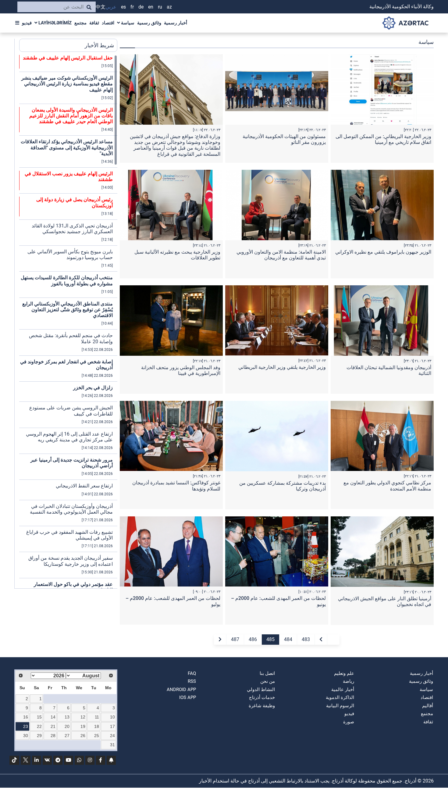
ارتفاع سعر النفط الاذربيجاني (84, 486)
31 (112, 744)
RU (160, 7)
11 (97, 717)
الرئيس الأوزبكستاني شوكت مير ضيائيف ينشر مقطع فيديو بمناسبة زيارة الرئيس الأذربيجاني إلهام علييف (67, 83)
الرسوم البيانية (340, 705)
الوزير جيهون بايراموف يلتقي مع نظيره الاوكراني (383, 252)
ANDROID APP (181, 689)
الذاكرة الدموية (340, 697)
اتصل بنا (267, 673)
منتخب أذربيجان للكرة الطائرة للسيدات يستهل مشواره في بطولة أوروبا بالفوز (67, 280)
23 (25, 726)
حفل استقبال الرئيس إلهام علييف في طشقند (68, 58)
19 (82, 726)
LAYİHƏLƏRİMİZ (54, 23)
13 (67, 717)
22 (39, 726)
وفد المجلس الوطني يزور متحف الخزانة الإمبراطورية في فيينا (180, 370)
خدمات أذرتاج (262, 697)
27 (67, 735)
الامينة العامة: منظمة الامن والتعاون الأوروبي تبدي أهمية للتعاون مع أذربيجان (281, 255)
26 (82, 735)
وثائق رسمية (149, 23)
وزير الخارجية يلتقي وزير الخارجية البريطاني (282, 367)
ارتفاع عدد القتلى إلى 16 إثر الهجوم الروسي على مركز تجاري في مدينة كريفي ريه (69, 437)
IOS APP (187, 697)
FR (132, 7)
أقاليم (427, 705)
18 (96, 726)
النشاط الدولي (261, 689)
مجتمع (80, 23)
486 (253, 639)
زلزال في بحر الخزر (93, 387)
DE (141, 7)
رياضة (348, 681)
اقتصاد (108, 23)
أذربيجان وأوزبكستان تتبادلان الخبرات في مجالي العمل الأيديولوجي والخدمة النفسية (71, 509)
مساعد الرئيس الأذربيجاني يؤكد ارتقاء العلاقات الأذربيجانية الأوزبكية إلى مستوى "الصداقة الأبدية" (67, 147)
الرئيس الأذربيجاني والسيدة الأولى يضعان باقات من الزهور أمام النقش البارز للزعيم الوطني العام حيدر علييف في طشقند (71, 115)
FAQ (192, 673)
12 (82, 717)
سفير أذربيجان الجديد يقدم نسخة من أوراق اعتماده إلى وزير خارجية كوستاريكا (70, 561)
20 (67, 726)
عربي (110, 7)
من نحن (267, 681)
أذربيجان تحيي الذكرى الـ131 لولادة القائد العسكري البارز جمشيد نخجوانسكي (72, 228)
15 (39, 717)
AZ (169, 7)
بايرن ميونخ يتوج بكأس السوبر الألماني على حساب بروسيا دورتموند (70, 254)
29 (39, 735)
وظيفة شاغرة (262, 705)
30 (25, 735)
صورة (348, 722)
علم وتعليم (344, 673)
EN (150, 7)
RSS (192, 681)
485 (270, 639)
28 (53, 735)
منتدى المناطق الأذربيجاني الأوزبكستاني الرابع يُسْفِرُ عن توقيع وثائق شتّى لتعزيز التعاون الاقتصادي (67, 309)
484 (288, 639)
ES (123, 7)
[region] (68, 321)
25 (96, 735)
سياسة (127, 23)
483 (306, 639)
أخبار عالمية (342, 689)
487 (235, 639)
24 (112, 735)
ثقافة (94, 23)
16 (25, 717)
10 (112, 717)
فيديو (27, 23)
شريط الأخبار (99, 45)
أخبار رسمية (175, 23)
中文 (100, 7)
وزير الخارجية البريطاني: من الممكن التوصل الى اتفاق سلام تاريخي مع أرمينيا (383, 139)
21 (53, 726)
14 (53, 717)
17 (112, 726)
